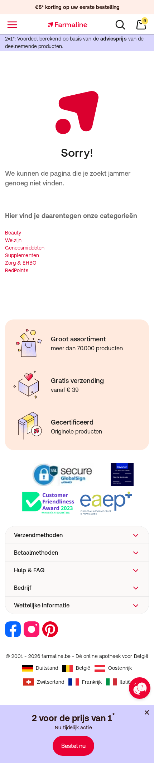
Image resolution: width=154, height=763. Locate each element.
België (83, 668)
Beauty (13, 233)
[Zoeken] (120, 24)
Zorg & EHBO (21, 263)
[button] (77, 535)
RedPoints (16, 270)
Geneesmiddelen (24, 248)
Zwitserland (50, 682)
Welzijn (13, 240)
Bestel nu (73, 746)
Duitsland (47, 668)
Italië (125, 682)
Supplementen (22, 255)
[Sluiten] (147, 712)
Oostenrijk (120, 668)
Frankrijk (92, 682)
